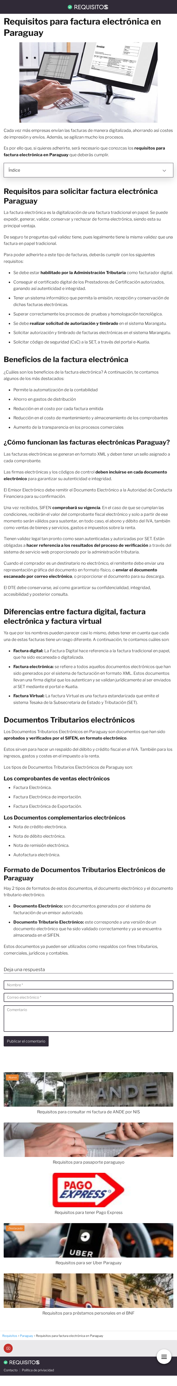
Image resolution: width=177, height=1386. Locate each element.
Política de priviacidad (38, 1370)
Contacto (11, 1370)
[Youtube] (8, 1348)
